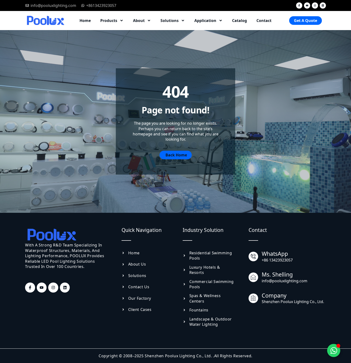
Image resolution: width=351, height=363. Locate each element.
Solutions (169, 20)
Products (108, 20)
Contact (263, 20)
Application (205, 20)
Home (85, 20)
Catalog (239, 20)
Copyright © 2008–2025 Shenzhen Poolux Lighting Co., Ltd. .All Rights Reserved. (175, 355)
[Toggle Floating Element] (333, 350)
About (139, 20)
